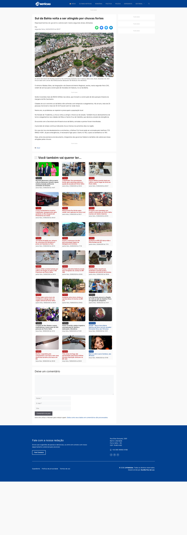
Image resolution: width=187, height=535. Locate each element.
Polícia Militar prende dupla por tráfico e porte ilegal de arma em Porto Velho (100, 182)
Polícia (118, 3)
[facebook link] (118, 454)
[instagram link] (114, 454)
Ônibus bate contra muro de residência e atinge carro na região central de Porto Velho (45, 298)
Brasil (38, 148)
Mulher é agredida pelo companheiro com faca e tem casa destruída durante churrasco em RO (47, 356)
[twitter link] (111, 454)
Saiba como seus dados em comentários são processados (87, 417)
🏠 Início (72, 3)
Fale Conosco (39, 452)
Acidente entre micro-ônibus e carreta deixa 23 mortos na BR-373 (72, 298)
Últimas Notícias (85, 3)
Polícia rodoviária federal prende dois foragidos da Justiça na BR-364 (73, 270)
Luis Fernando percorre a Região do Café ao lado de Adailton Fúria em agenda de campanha (100, 298)
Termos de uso (65, 469)
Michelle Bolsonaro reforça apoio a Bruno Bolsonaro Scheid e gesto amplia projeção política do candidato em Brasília (47, 183)
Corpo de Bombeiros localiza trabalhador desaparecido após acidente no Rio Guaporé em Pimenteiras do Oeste (46, 213)
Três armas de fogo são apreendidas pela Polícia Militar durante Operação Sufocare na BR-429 (72, 356)
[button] (149, 4)
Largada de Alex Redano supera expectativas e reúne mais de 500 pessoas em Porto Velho (47, 327)
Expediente (128, 3)
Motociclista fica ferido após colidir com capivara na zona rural (73, 211)
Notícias (92, 323)
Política (109, 3)
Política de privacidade (50, 469)
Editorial (139, 3)
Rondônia (98, 3)
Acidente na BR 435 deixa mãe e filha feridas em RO (99, 241)
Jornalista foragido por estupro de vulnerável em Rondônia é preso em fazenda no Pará (46, 242)
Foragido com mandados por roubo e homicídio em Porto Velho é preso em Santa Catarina (100, 212)
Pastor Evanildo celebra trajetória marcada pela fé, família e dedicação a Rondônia (73, 327)
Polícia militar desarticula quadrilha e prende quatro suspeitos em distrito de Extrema (100, 270)
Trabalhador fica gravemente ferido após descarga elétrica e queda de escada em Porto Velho (73, 182)
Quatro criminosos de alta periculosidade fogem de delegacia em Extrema (71, 242)
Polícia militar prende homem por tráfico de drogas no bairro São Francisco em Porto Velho (47, 270)
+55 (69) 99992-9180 (120, 450)
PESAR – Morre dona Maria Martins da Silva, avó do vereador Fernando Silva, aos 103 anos (100, 327)
